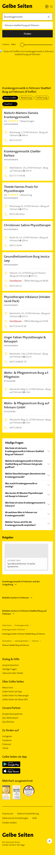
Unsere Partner (11, 708)
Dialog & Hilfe (10, 659)
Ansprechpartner (10, 665)
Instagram (7, 736)
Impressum (7, 813)
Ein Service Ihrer (13, 843)
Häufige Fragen (9, 669)
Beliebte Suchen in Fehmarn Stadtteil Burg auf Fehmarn (24, 612)
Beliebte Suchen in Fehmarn (15, 597)
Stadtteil (8, 103)
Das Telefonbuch (10, 718)
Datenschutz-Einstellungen (15, 818)
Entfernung (41, 97)
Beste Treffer (10, 97)
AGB (34, 818)
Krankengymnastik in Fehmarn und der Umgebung (21, 583)
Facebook (7, 740)
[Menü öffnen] (51, 6)
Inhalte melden (9, 822)
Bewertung (26, 97)
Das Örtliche (8, 721)
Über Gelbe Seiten (13, 681)
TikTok (5, 748)
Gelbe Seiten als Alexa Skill (15, 699)
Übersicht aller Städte (12, 673)
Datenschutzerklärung (28, 813)
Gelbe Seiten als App (12, 691)
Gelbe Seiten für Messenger (15, 695)
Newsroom (7, 687)
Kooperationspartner (12, 714)
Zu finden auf (10, 730)
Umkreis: (9, 44)
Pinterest (6, 744)
